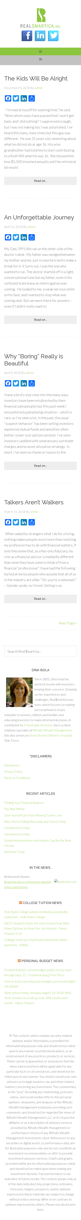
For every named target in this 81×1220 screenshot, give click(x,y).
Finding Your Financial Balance (24, 802)
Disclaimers (12, 765)
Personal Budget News (42, 961)
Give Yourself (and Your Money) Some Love (33, 815)
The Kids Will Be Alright (36, 78)
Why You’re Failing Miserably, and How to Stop (35, 821)
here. (40, 1209)
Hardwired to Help (17, 828)
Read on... (40, 180)
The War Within (14, 809)
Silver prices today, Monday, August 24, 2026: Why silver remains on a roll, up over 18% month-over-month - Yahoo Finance (37, 998)
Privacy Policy (13, 771)
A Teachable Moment (38, 725)
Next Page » (68, 623)
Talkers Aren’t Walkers (34, 502)
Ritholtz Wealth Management (52, 730)
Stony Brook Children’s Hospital (50, 735)
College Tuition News (42, 903)
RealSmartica (40, 18)
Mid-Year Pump (14, 852)
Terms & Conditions (17, 778)
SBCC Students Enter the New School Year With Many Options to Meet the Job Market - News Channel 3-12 (36, 928)
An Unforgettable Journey (39, 217)
